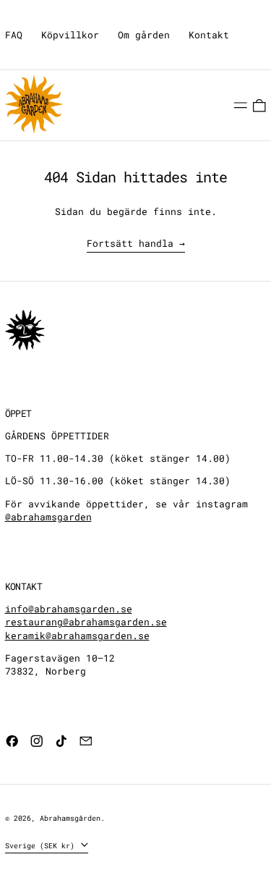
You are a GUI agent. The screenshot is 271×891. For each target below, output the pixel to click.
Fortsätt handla (130, 243)
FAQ (13, 34)
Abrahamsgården (70, 818)
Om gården (144, 34)
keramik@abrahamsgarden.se (77, 635)
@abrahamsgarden (48, 516)
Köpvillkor (70, 34)
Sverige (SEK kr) (42, 845)
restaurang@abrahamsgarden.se (86, 621)
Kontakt (209, 34)
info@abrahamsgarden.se (68, 608)
